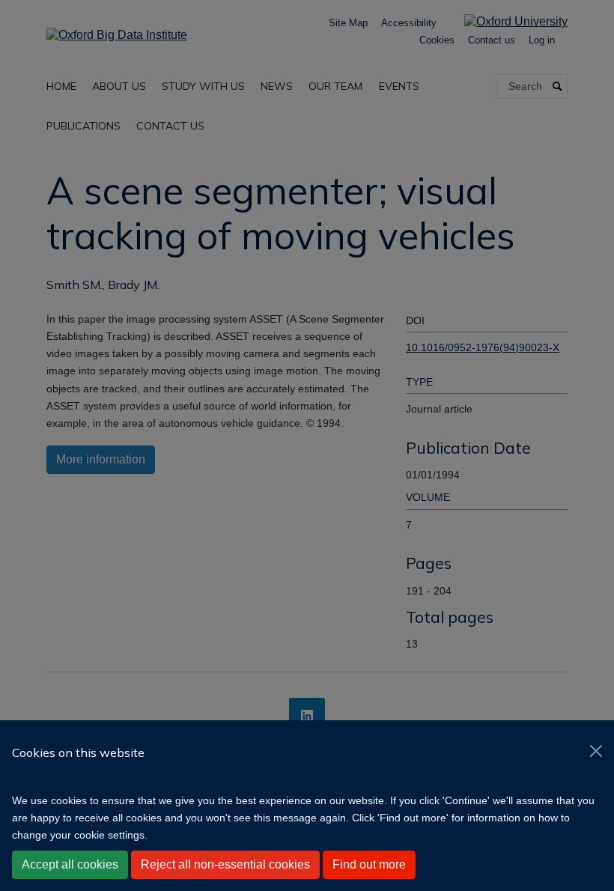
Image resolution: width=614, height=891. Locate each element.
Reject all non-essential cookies (225, 864)
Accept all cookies (70, 864)
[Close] (596, 751)
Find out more (369, 864)
